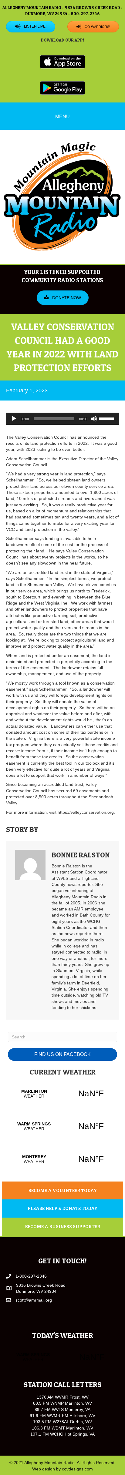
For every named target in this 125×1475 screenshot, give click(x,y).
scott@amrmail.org (33, 1300)
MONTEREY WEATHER (62, 1159)
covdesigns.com (77, 1469)
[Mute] (94, 419)
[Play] (14, 419)
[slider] (107, 418)
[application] (62, 419)
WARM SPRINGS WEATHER (62, 1126)
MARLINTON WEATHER (62, 1093)
